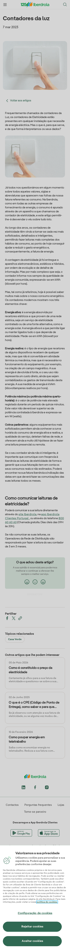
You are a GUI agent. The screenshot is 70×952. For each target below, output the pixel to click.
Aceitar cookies (32, 941)
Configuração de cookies (35, 913)
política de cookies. (47, 902)
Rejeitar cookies (32, 926)
